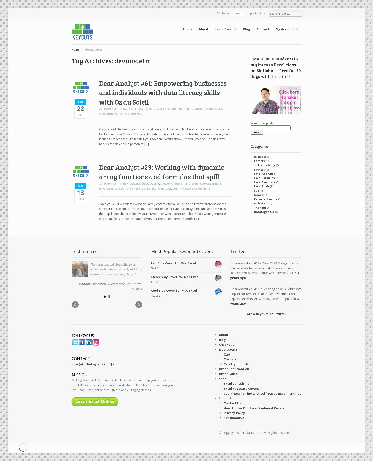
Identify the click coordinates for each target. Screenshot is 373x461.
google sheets (210, 183)
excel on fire (172, 109)
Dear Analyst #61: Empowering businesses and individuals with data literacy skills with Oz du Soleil (163, 92)
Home (187, 29)
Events (258, 169)
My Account (285, 29)
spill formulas (160, 188)
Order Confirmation (234, 369)
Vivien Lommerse (94, 284)
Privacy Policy (234, 413)
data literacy (133, 109)
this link (280, 76)
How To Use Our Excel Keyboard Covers (254, 408)
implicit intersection (115, 188)
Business (260, 157)
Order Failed (228, 374)
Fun (256, 191)
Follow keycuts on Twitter (265, 314)
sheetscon (140, 188)
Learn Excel (223, 29)
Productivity (266, 165)
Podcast (110, 109)
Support (225, 398)
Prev (75, 304)
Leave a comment (197, 188)
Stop (109, 296)
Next (138, 304)
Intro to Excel (271, 64)
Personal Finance (266, 199)
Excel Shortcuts (264, 182)
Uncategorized (264, 212)
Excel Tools (261, 186)
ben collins (132, 183)
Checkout (259, 13)
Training (260, 207)
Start (105, 296)
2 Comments (133, 114)
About (203, 29)
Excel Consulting (237, 384)
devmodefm (153, 109)
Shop (222, 379)
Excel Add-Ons (263, 174)
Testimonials (234, 418)
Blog (246, 29)
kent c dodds (193, 109)
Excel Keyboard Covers (241, 389)
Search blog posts (262, 123)
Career (259, 161)
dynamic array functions (179, 183)
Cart (227, 354)
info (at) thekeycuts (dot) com (96, 364)
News (258, 195)
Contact (263, 29)
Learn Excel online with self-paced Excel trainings (262, 393)
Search (256, 132)
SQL (175, 188)
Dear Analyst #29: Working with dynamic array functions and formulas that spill (161, 171)
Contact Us (232, 403)
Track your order (237, 364)
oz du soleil (214, 109)
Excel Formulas (264, 178)
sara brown (108, 114)
